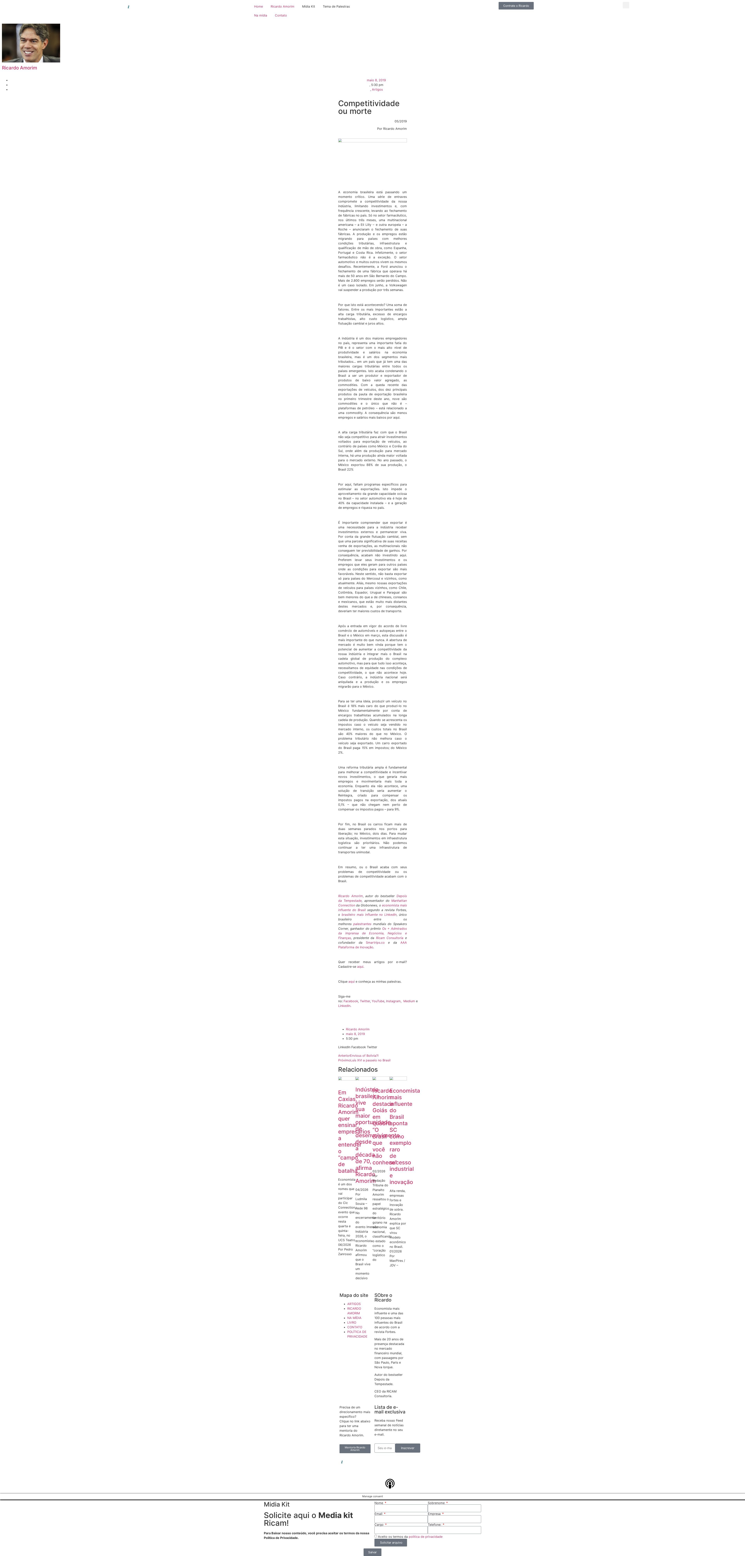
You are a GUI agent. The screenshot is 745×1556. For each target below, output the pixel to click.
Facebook (351, 1001)
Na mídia (260, 15)
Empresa (435, 1513)
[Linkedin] (379, 1462)
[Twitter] (379, 1473)
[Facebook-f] (400, 1462)
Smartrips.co (375, 942)
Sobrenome (437, 1502)
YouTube (378, 1001)
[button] (626, 5)
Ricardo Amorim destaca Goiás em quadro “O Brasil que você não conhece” (384, 1126)
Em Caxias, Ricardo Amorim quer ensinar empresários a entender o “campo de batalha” (354, 1131)
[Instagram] (390, 1462)
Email (378, 1513)
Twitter (365, 1001)
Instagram (393, 1001)
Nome (379, 1502)
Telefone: (435, 1524)
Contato (281, 15)
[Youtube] (390, 1473)
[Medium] (400, 1473)
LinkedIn (344, 1006)
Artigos (377, 89)
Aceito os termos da (410, 1536)
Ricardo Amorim (282, 6)
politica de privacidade (426, 1536)
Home (258, 6)
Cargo (379, 1524)
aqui (360, 966)
